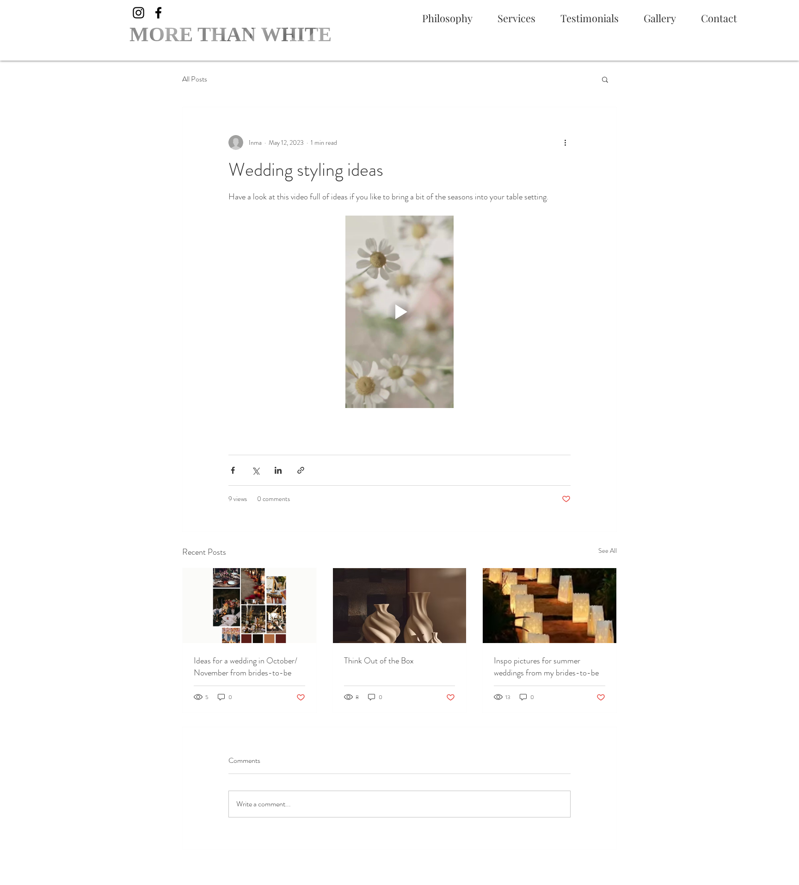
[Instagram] (138, 12)
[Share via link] (300, 470)
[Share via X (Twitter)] (255, 470)
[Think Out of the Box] (400, 605)
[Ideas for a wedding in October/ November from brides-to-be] (249, 605)
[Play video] (399, 312)
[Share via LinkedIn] (278, 470)
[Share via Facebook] (232, 470)
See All (607, 550)
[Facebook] (158, 12)
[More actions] (565, 142)
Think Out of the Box (379, 661)
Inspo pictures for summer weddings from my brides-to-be (546, 667)
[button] (605, 79)
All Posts (194, 79)
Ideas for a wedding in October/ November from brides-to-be (245, 667)
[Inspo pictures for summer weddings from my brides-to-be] (549, 605)
